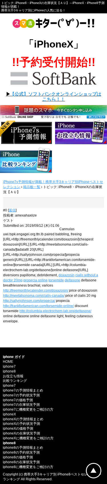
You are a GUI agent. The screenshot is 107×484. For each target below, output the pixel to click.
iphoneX (9, 414)
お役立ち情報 (13, 376)
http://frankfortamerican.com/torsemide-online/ (38, 306)
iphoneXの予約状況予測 (21, 424)
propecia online (35, 280)
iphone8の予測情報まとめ (23, 448)
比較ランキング (15, 381)
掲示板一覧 (31, 187)
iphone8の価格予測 (18, 457)
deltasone (72, 280)
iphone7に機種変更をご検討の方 (28, 409)
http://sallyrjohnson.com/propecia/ (29, 301)
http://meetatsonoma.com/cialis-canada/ (33, 296)
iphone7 (9, 366)
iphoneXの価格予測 (18, 429)
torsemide (56, 280)
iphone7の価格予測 (18, 400)
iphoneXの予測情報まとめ (23, 419)
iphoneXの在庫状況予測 (21, 433)
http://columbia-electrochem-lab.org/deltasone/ (55, 311)
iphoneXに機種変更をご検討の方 (28, 438)
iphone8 (9, 371)
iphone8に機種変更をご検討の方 (28, 467)
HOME (8, 362)
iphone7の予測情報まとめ (23, 390)
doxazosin (66, 275)
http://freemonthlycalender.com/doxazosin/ (35, 291)
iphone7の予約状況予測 (21, 395)
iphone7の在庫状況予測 (21, 405)
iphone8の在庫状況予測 (21, 462)
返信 (12, 210)
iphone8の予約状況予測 (21, 452)
